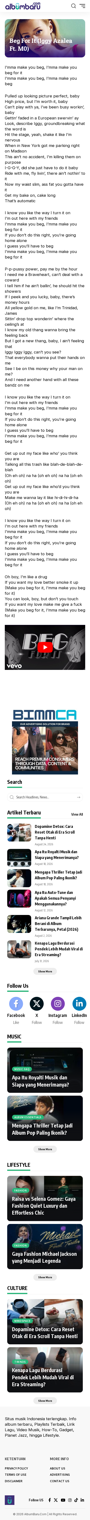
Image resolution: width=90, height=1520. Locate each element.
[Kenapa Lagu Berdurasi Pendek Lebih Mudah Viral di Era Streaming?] (19, 949)
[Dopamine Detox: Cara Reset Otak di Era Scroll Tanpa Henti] (19, 832)
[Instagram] (57, 1011)
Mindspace (22, 1320)
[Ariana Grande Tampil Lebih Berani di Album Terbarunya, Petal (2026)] (19, 924)
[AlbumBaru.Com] (23, 6)
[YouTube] (63, 1500)
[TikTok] (76, 1500)
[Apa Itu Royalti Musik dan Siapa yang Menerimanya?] (19, 858)
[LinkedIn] (79, 1011)
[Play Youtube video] (45, 647)
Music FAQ (22, 1069)
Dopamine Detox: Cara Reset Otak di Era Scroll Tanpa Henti (55, 832)
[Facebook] (16, 1011)
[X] (37, 1011)
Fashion (20, 1190)
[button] (73, 6)
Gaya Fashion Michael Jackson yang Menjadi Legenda (44, 1257)
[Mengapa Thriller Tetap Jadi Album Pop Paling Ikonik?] (19, 878)
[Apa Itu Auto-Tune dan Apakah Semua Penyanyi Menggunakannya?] (19, 899)
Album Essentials (28, 1117)
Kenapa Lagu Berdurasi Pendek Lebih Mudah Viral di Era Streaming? (59, 949)
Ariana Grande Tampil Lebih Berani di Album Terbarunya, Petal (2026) (58, 923)
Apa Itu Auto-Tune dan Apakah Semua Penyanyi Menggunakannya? (55, 898)
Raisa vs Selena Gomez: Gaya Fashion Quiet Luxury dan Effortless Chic (44, 1205)
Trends (20, 1361)
